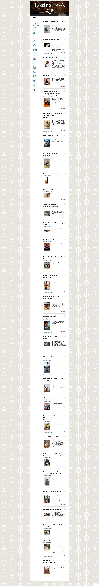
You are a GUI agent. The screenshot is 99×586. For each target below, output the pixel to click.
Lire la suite (63, 34)
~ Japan (34, 90)
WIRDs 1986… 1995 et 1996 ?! (51, 436)
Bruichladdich (35, 49)
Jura (33, 71)
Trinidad (34, 35)
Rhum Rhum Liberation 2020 (52, 509)
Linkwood (34, 75)
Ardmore (34, 40)
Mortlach (34, 80)
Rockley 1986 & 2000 (49, 75)
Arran (34, 41)
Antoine (50, 41)
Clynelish (34, 52)
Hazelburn (34, 68)
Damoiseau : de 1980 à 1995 (51, 174)
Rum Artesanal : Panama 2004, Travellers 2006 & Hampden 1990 (52, 115)
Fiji (33, 31)
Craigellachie (35, 54)
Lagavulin (34, 73)
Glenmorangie (35, 66)
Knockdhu (34, 72)
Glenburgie (34, 62)
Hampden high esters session (52, 491)
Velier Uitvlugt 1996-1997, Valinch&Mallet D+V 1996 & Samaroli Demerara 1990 (51, 93)
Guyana (34, 32)
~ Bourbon (34, 88)
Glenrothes (34, 67)
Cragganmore (35, 53)
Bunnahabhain (35, 50)
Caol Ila (34, 51)
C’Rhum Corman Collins (50, 57)
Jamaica (34, 33)
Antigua (34, 29)
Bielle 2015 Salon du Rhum (51, 135)
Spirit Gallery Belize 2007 (51, 240)
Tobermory (34, 86)
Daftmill (34, 55)
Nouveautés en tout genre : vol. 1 (53, 39)
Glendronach (34, 64)
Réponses (49, 271)
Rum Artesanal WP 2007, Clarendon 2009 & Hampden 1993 (50, 417)
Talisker (34, 85)
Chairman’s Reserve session (51, 541)
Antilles (34, 28)
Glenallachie (34, 61)
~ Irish (34, 89)
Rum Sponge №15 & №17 (50, 190)
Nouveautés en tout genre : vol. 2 (53, 21)
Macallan (34, 79)
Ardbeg (34, 39)
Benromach (34, 46)
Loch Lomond (35, 77)
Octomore (34, 81)
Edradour (34, 57)
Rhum (46, 35)
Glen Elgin (34, 58)
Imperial (34, 70)
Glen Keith (34, 59)
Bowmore (34, 48)
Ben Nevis (34, 44)
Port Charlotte (35, 82)
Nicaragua (34, 34)
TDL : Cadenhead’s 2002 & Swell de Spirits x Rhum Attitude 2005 (51, 206)
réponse (49, 576)
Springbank (34, 84)
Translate (38, 25)
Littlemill (34, 76)
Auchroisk (34, 42)
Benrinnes (34, 45)
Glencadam (34, 63)
